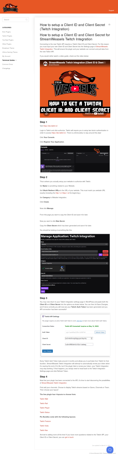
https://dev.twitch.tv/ (50, 126)
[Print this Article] (109, 25)
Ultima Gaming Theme (9, 52)
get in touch (69, 437)
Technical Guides (8, 60)
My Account (6, 56)
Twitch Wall (44, 399)
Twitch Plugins (7, 36)
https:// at (65, 193)
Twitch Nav (44, 430)
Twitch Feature (45, 421)
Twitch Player (45, 408)
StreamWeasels (94, 453)
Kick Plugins (6, 32)
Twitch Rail (44, 403)
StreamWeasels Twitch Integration (54, 383)
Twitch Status (45, 412)
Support (111, 10)
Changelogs (6, 68)
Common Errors (7, 64)
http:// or (59, 193)
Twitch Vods (44, 426)
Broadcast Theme (8, 48)
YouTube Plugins (7, 40)
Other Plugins (6, 44)
